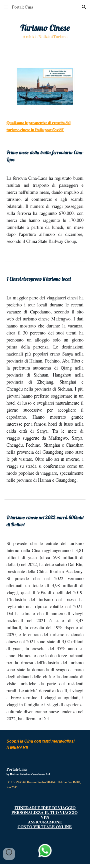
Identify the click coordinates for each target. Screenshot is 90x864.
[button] (6, 7)
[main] (45, 31)
